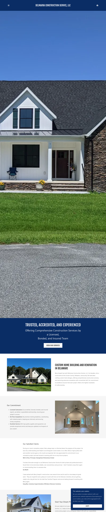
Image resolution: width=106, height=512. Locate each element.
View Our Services (53, 345)
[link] (53, 6)
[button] (8, 5)
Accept (87, 506)
